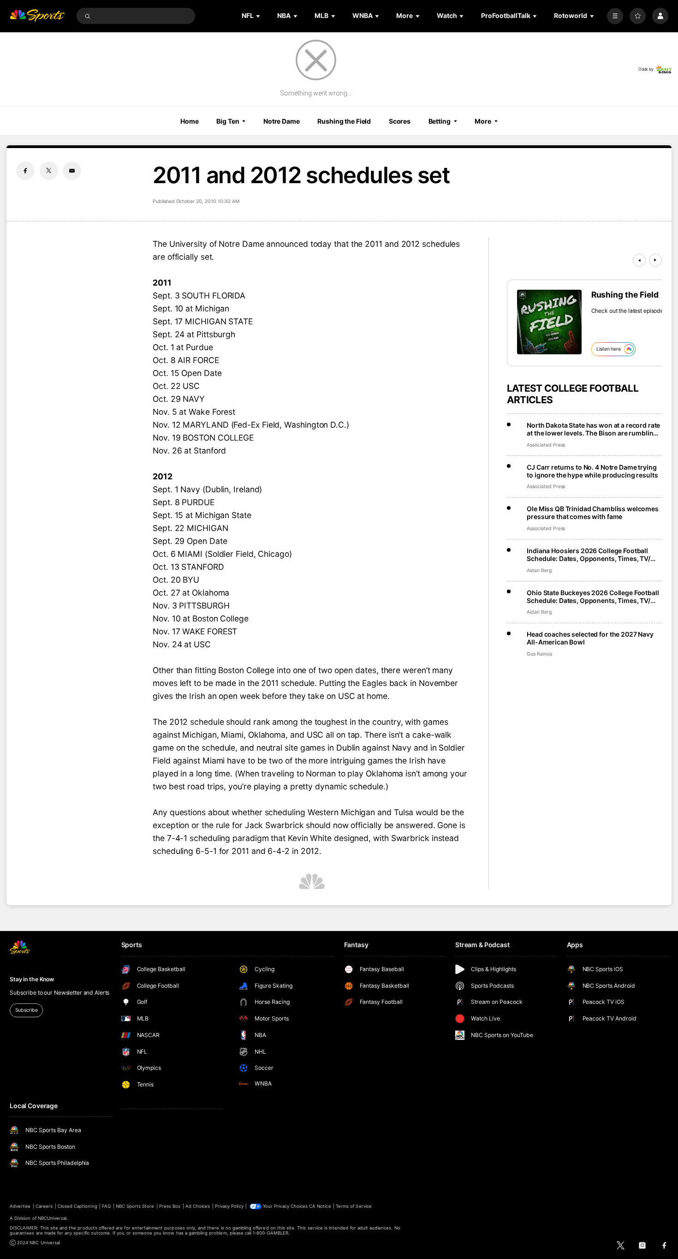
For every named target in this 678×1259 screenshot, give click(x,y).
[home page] (37, 16)
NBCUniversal (52, 1218)
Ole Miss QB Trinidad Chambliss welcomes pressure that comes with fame (593, 512)
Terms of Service (354, 1206)
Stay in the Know (32, 979)
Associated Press (546, 445)
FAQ (106, 1206)
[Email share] (72, 170)
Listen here (608, 349)
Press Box (169, 1206)
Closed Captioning (77, 1206)
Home (189, 121)
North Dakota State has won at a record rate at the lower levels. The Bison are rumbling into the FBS (593, 429)
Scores (399, 121)
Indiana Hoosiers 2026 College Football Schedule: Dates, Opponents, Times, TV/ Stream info (588, 554)
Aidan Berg (539, 570)
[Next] (655, 260)
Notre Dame (281, 121)
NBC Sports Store (135, 1206)
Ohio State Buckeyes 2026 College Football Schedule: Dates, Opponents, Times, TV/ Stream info (593, 596)
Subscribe (26, 1010)
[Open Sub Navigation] (259, 16)
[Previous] (639, 260)
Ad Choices (197, 1206)
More (483, 121)
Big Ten (227, 121)
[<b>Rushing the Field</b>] (549, 322)
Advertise (20, 1206)
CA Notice (320, 1206)
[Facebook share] (25, 170)
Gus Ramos (539, 654)
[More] (615, 16)
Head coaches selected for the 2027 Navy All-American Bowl (590, 638)
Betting (439, 121)
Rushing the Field (344, 121)
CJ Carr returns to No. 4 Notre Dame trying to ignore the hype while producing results (592, 471)
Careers (44, 1206)
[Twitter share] (49, 170)
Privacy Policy (229, 1206)
